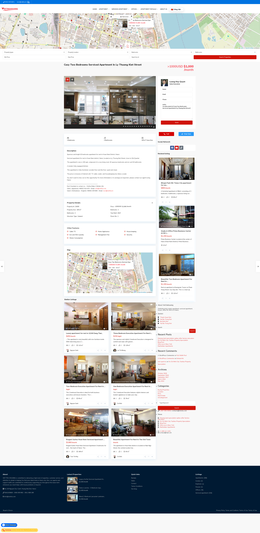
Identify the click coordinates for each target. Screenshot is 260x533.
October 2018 (162, 373)
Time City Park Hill (168, 178)
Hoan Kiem (70, 329)
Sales (133, 481)
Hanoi (179, 226)
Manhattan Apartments (165, 346)
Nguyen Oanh (74, 350)
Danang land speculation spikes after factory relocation (176, 338)
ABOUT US (163, 9)
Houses (198, 487)
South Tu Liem (165, 274)
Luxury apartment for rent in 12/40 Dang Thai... (84, 333)
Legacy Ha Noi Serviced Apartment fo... (91, 479)
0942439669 (9, 493)
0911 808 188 (29, 493)
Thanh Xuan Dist (165, 317)
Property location (73, 52)
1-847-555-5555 (165, 411)
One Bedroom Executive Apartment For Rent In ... (132, 386)
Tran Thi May (74, 457)
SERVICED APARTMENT (119, 9)
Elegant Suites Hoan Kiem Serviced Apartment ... (85, 439)
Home (95, 9)
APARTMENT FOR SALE (148, 9)
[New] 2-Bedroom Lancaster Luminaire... (92, 496)
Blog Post (161, 342)
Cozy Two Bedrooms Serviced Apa (139, 20)
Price (159, 394)
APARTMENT (103, 9)
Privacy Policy (220, 510)
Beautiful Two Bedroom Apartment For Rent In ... (176, 280)
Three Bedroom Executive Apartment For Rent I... (132, 333)
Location (160, 392)
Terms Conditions (136, 486)
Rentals (133, 478)
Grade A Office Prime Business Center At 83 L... (176, 232)
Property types (8, 52)
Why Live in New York (165, 344)
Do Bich (119, 403)
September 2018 (163, 375)
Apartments (199, 478)
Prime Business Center (169, 226)
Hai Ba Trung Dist (166, 319)
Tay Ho (77, 329)
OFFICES (134, 9)
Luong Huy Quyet (177, 81)
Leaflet (241, 48)
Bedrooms (135, 52)
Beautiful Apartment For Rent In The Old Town (132, 439)
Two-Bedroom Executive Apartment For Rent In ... (85, 386)
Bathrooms (198, 52)
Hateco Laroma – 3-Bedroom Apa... (90, 488)
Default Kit (180, 358)
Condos (198, 481)
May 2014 (161, 381)
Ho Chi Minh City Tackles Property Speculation (173, 340)
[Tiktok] (181, 148)
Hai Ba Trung (179, 178)
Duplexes (199, 484)
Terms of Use (243, 510)
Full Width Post (182, 355)
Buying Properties (163, 390)
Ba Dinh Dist (164, 321)
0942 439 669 (9, 2)
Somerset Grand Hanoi (122, 329)
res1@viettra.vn (108, 191)
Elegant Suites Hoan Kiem (75, 435)
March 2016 (161, 379)
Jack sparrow (162, 362)
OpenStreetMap (249, 48)
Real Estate (161, 396)
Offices (198, 490)
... (133, 342)
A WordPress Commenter (166, 358)
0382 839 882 (18, 493)
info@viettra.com (100, 189)
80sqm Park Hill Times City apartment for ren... (176, 184)
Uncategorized (162, 398)
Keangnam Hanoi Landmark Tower (173, 273)
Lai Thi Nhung (121, 350)
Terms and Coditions (232, 510)
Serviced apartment (202, 493)
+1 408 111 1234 (165, 431)
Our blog (134, 489)
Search (160, 327)
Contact (133, 483)
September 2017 (163, 377)
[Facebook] (172, 148)
